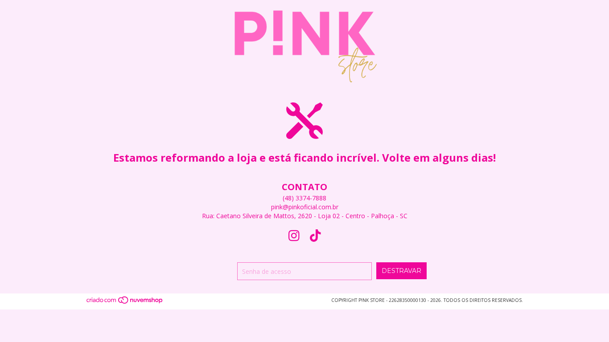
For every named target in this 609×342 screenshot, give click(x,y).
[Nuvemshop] (125, 303)
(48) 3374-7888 (304, 198)
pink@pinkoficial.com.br (304, 207)
